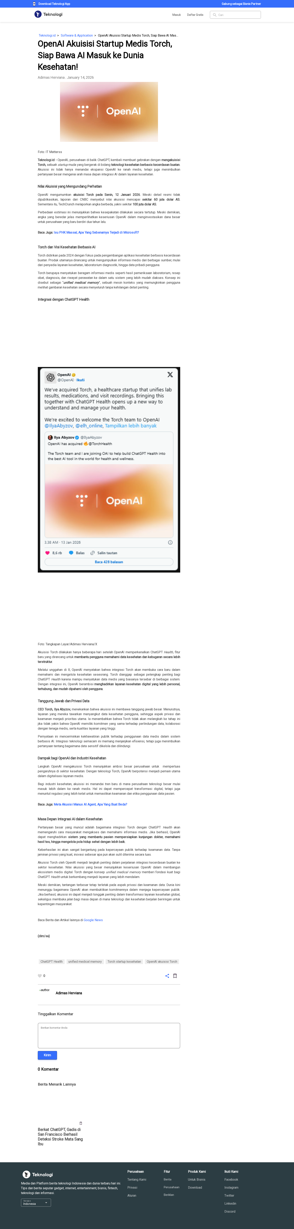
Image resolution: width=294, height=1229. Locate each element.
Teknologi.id (47, 35)
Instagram (231, 1187)
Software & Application (77, 35)
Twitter (229, 1195)
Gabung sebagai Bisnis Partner (241, 3)
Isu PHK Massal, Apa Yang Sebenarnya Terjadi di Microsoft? (96, 232)
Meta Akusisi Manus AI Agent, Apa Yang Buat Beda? (90, 804)
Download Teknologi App (54, 3)
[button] (47, 1055)
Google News (93, 920)
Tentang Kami (136, 1179)
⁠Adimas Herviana (51, 77)
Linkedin (230, 1203)
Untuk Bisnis (196, 1179)
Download (195, 1187)
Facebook (231, 1179)
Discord (229, 1211)
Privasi (132, 1187)
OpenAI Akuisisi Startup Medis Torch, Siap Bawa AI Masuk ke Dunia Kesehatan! (139, 35)
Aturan (131, 1195)
